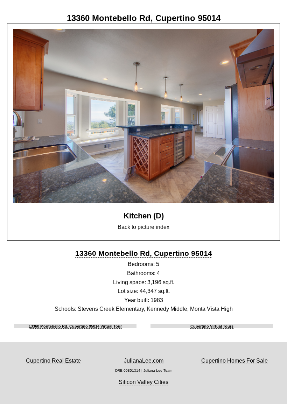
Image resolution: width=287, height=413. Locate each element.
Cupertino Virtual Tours (211, 326)
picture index (153, 227)
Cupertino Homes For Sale (234, 361)
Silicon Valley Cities (143, 382)
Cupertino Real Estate (53, 361)
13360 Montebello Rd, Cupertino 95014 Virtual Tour (75, 326)
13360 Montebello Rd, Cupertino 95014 (143, 253)
